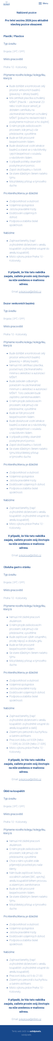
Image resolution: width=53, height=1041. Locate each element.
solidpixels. (26, 1034)
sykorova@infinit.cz (30, 291)
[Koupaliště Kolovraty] (7, 3)
